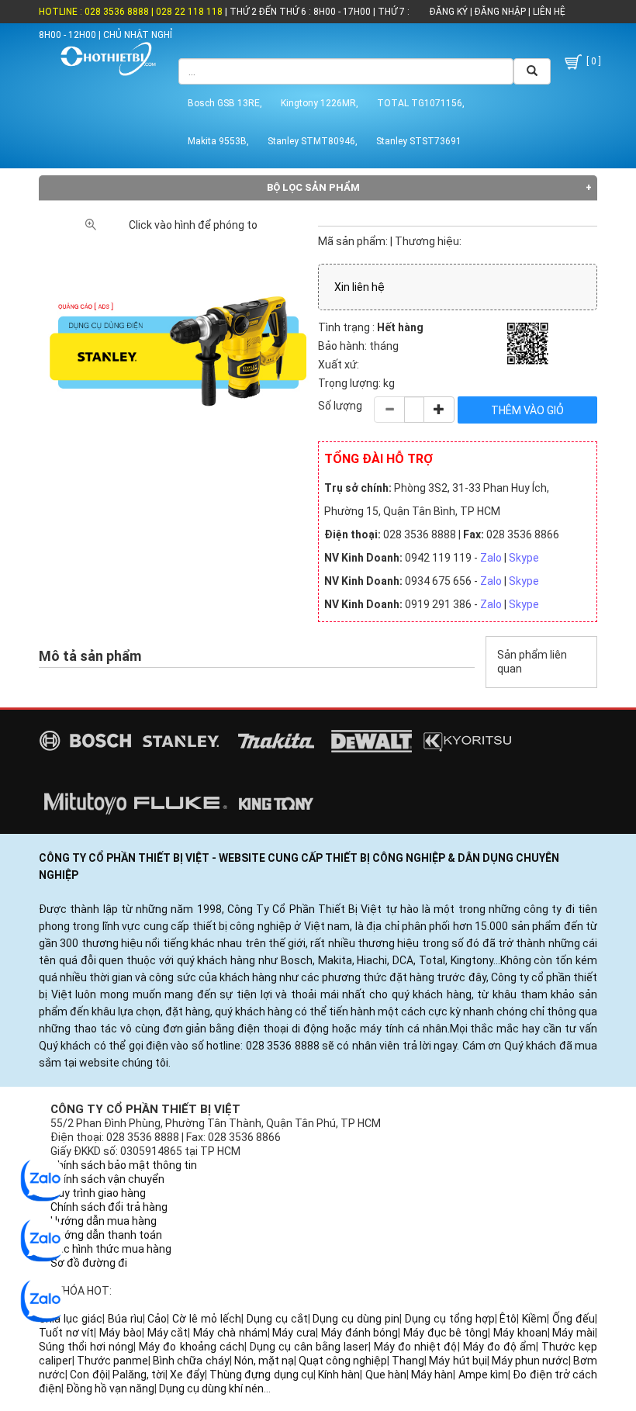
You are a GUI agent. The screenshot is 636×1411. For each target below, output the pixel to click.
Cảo (157, 1318)
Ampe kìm (483, 1374)
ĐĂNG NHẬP (500, 11)
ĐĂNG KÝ (449, 11)
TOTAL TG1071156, (421, 103)
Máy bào (120, 1332)
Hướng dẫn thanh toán (106, 1235)
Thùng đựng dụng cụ (261, 1374)
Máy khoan (520, 1332)
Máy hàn (432, 1374)
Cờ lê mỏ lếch (206, 1318)
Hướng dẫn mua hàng (103, 1221)
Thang (408, 1360)
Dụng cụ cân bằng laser (309, 1346)
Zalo (491, 558)
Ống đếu (573, 1318)
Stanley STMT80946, (313, 141)
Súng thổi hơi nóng (86, 1346)
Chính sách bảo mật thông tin (123, 1165)
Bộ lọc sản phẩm (313, 187)
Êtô (508, 1318)
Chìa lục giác (70, 1318)
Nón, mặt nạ (264, 1360)
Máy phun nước (530, 1360)
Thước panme (112, 1360)
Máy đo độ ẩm (499, 1346)
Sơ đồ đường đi (88, 1263)
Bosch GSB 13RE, (225, 103)
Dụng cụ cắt (277, 1318)
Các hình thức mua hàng (110, 1249)
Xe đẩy (187, 1374)
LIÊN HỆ (548, 11)
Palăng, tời (138, 1374)
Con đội (88, 1374)
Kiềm (534, 1318)
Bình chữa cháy (191, 1360)
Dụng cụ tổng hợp (450, 1318)
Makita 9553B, (218, 141)
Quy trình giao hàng (98, 1193)
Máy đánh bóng (359, 1332)
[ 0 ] (592, 61)
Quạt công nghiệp (343, 1360)
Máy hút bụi (457, 1360)
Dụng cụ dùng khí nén (211, 1388)
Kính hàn (339, 1374)
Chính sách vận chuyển (107, 1179)
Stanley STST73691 (418, 141)
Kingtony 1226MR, (319, 103)
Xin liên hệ (359, 287)
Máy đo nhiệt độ (415, 1346)
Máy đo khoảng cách (191, 1346)
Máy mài (573, 1332)
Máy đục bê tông (445, 1332)
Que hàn (385, 1374)
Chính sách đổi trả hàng (109, 1207)
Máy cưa (294, 1332)
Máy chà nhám (230, 1332)
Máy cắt (167, 1332)
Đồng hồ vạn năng (110, 1388)
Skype (524, 558)
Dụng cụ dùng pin (356, 1318)
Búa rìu (125, 1318)
